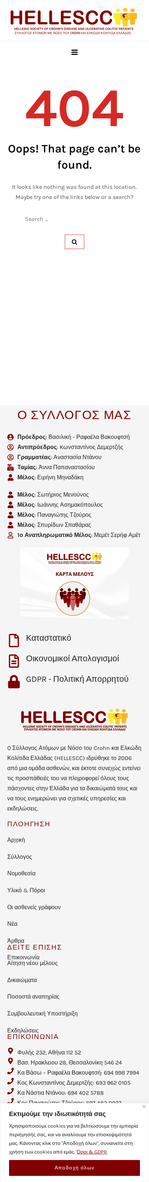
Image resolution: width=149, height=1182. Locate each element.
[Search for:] (75, 219)
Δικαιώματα (22, 980)
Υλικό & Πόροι (26, 890)
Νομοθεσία (21, 873)
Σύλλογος (19, 856)
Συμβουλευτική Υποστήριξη (42, 1013)
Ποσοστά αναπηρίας (33, 996)
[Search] (74, 242)
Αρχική (16, 839)
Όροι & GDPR (92, 1152)
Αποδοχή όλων (75, 1168)
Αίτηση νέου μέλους (32, 963)
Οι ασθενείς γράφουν (34, 907)
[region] (74, 1142)
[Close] (144, 1106)
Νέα (12, 923)
